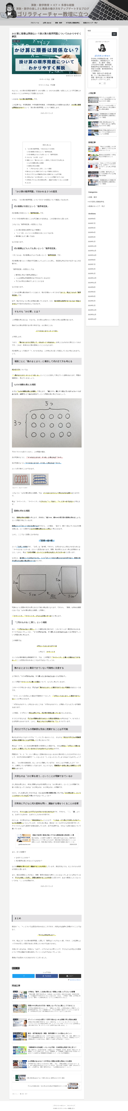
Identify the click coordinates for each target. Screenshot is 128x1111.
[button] (70, 976)
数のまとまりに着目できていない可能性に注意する (43, 171)
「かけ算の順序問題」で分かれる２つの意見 (40, 149)
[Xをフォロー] (102, 83)
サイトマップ (71, 1105)
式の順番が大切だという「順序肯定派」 (40, 151)
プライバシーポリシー (59, 1105)
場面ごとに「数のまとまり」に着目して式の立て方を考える (45, 160)
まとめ (29, 182)
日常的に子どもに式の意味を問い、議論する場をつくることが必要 (47, 180)
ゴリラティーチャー (102, 56)
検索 (89, 31)
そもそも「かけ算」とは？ (35, 157)
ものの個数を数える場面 (36, 163)
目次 (44, 145)
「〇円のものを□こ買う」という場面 (39, 168)
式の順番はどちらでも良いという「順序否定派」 (43, 154)
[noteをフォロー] (105, 83)
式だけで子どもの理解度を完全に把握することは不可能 (44, 174)
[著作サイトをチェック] (100, 83)
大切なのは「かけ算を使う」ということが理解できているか (45, 177)
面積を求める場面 (33, 166)
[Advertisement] (47, 127)
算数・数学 (16, 968)
